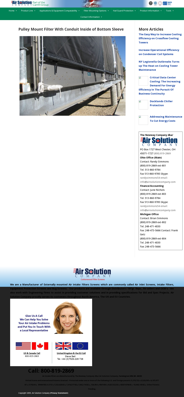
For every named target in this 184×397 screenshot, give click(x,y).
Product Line (27, 10)
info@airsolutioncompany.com (158, 182)
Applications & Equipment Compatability (58, 10)
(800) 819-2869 (162, 153)
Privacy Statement (59, 393)
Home (11, 10)
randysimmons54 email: (154, 177)
